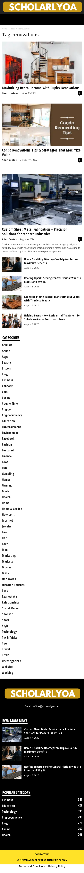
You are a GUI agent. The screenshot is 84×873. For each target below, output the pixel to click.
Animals (7, 345)
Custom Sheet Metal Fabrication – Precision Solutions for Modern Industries (34, 232)
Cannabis (7, 386)
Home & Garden (12, 509)
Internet (7, 520)
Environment (10, 433)
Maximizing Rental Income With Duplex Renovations (41, 87)
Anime (6, 351)
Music (6, 573)
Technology (9, 631)
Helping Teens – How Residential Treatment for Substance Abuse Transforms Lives (52, 317)
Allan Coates (9, 159)
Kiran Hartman (10, 92)
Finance (7, 456)
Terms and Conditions (32, 866)
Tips (4, 643)
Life (4, 538)
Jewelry (7, 526)
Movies (6, 567)
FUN (4, 468)
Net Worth (9, 579)
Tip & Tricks (9, 637)
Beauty (6, 362)
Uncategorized (11, 661)
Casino (6, 397)
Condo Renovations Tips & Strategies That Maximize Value (41, 152)
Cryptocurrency (12, 415)
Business (7, 380)
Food (5, 462)
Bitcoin (6, 368)
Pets (5, 590)
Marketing (9, 555)
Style (5, 626)
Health (6, 497)
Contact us (42, 854)
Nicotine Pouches (13, 585)
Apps (5, 357)
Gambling (8, 474)
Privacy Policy (56, 866)
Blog (5, 374)
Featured (8, 450)
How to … (8, 514)
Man (5, 550)
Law (4, 532)
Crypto (6, 409)
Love (5, 544)
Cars (5, 392)
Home (4, 28)
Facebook (8, 438)
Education (8, 421)
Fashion (7, 444)
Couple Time (10, 403)
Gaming (7, 485)
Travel (6, 649)
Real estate (9, 596)
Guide (5, 491)
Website (7, 667)
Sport (5, 620)
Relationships (11, 602)
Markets (7, 561)
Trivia (5, 655)
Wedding (7, 672)
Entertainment (11, 427)
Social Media (10, 608)
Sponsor (7, 614)
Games (6, 479)
